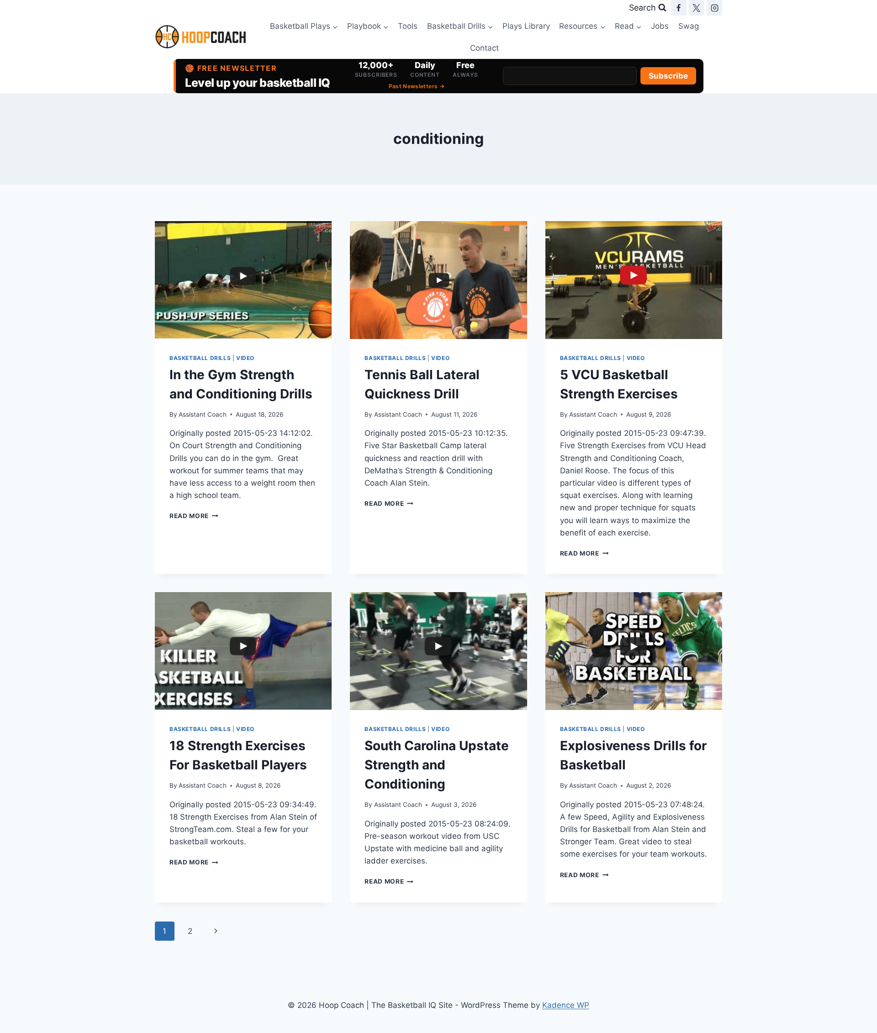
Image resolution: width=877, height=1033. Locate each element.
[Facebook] (679, 8)
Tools (407, 26)
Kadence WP (565, 1005)
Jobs (660, 26)
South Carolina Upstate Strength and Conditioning (437, 765)
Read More (193, 515)
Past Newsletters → (416, 86)
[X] (696, 8)
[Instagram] (714, 8)
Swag (688, 26)
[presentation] (243, 280)
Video (245, 358)
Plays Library (526, 26)
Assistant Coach (203, 414)
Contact (484, 48)
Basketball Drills (200, 358)
